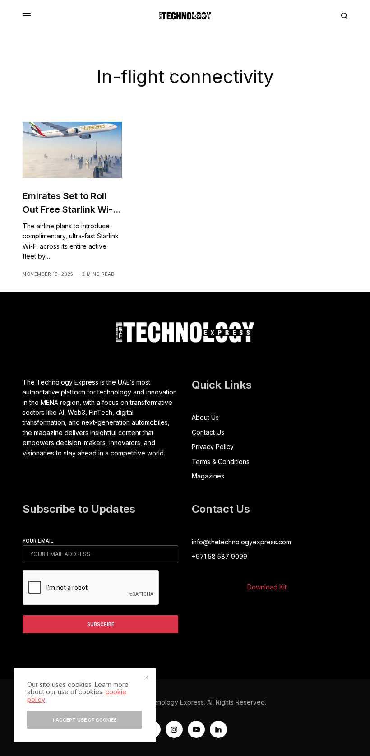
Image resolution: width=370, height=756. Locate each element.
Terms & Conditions (221, 461)
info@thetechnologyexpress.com (241, 542)
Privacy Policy (213, 446)
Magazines (208, 476)
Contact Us (208, 432)
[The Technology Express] (185, 16)
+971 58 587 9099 (219, 556)
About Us (205, 417)
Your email (38, 541)
